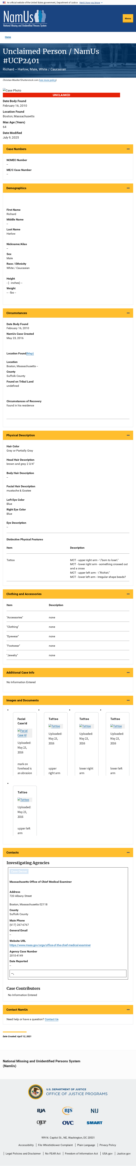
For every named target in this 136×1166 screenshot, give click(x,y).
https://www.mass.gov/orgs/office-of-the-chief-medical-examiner (50, 945)
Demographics (16, 188)
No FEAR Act (53, 1153)
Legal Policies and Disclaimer (23, 1153)
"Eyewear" (13, 636)
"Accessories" (15, 617)
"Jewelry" (12, 655)
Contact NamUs (17, 1009)
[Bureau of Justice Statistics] (68, 1113)
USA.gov (107, 1153)
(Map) (30, 353)
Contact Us (51, 1019)
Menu (128, 18)
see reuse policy (47, 80)
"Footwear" (13, 645)
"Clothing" (13, 626)
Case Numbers (16, 149)
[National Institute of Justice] (94, 1109)
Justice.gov (124, 1153)
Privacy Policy (108, 1145)
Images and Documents (22, 700)
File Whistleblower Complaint (55, 1145)
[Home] (25, 18)
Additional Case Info (20, 672)
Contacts (12, 852)
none (52, 617)
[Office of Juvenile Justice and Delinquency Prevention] (41, 1123)
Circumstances (16, 313)
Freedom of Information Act (81, 1153)
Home (8, 37)
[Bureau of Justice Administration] (41, 1109)
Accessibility (26, 1145)
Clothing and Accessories (24, 594)
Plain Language (86, 1145)
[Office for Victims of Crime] (68, 1122)
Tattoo (11, 560)
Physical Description (20, 435)
